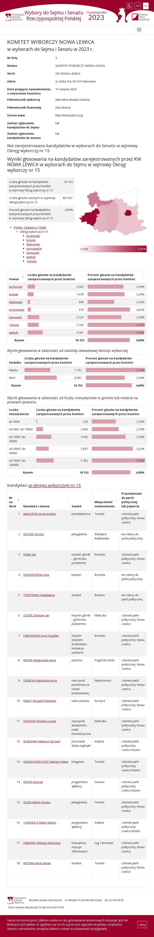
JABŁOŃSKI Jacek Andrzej (39, 514)
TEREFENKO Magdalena (39, 595)
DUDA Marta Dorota (36, 802)
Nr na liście (12, 502)
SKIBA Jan (29, 554)
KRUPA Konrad (33, 782)
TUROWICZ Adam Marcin (39, 822)
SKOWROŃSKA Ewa (36, 575)
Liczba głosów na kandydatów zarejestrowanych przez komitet (51, 277)
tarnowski (32, 253)
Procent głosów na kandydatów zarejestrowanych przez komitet (111, 277)
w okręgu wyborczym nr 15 (55, 485)
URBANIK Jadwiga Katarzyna (41, 843)
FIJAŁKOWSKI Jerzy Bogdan (41, 636)
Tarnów (31, 261)
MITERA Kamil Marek (37, 863)
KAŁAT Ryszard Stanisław (39, 701)
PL (146, 5)
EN (138, 5)
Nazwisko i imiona (36, 506)
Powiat (14, 279)
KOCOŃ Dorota (33, 534)
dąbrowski (33, 244)
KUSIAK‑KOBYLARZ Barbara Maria (45, 762)
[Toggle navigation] (139, 29)
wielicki (30, 257)
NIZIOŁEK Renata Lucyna (39, 721)
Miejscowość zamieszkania (104, 504)
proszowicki (34, 248)
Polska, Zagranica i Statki (30, 227)
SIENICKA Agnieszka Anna (40, 680)
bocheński (33, 236)
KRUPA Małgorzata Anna (39, 660)
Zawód (76, 506)
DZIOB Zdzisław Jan (36, 615)
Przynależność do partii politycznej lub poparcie (132, 500)
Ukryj (142, 924)
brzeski (30, 240)
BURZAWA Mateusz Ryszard (41, 741)
